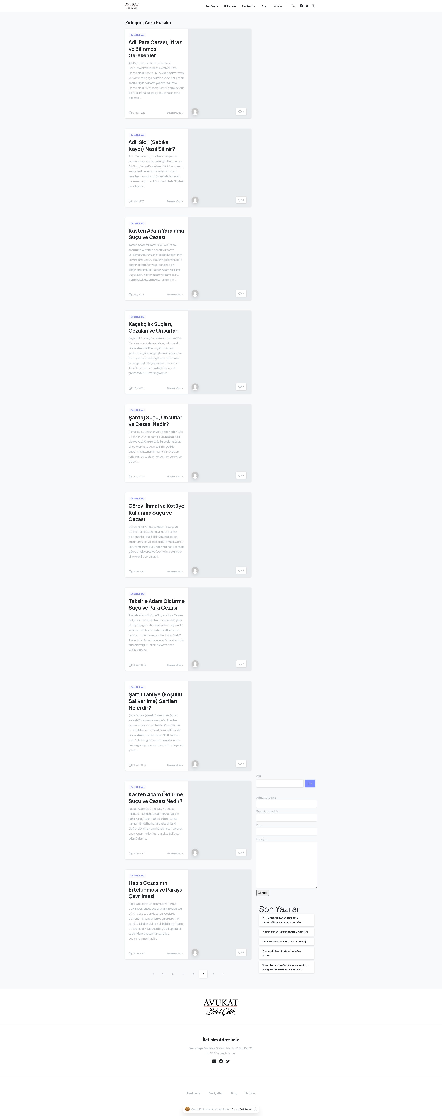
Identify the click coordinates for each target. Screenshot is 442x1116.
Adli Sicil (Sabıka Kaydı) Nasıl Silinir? (152, 145)
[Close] (255, 1109)
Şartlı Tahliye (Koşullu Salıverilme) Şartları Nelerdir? (155, 701)
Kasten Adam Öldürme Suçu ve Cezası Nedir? (156, 797)
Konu (259, 825)
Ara (258, 776)
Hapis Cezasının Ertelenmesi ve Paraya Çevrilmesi (155, 889)
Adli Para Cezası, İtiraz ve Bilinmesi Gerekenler (155, 49)
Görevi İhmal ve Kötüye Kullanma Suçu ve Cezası (156, 512)
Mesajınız (262, 839)
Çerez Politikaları (242, 1109)
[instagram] (313, 5)
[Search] (293, 6)
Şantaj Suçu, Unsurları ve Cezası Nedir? (156, 421)
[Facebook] (301, 5)
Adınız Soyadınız (266, 797)
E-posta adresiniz (267, 811)
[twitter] (307, 5)
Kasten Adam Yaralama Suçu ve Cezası (156, 234)
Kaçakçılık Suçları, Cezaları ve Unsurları (154, 327)
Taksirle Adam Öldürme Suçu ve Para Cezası (157, 604)
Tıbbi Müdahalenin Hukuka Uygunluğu (285, 941)
